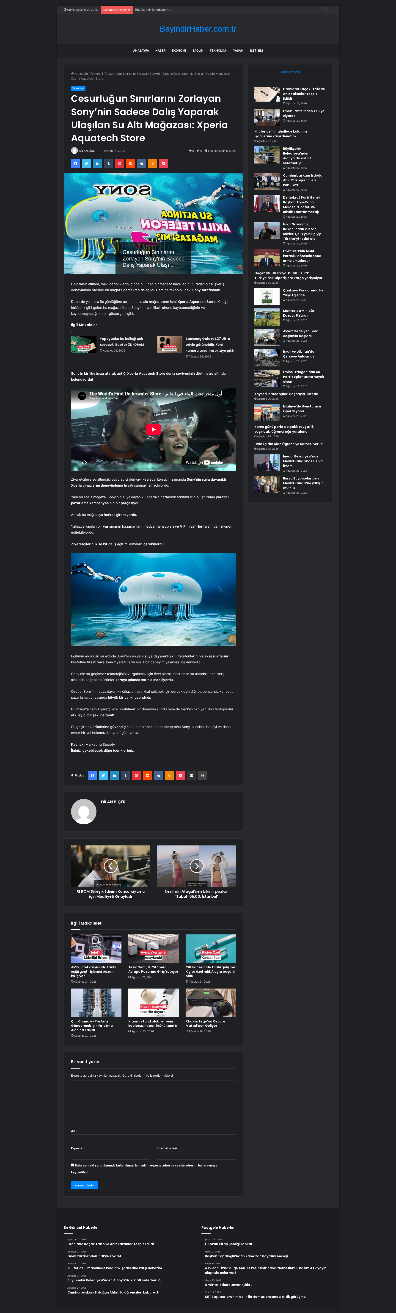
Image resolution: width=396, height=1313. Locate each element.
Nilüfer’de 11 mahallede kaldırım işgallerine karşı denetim (280, 134)
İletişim (256, 50)
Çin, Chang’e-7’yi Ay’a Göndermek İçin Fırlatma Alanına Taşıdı (92, 1025)
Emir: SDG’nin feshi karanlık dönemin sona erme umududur (302, 256)
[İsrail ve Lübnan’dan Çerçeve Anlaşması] (267, 357)
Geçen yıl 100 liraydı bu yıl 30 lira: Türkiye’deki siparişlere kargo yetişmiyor (288, 275)
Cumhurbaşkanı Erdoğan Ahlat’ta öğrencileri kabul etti (303, 180)
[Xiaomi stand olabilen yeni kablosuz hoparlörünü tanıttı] (153, 1003)
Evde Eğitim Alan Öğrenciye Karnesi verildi (289, 444)
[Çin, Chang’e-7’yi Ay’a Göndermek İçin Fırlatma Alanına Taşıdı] (96, 1003)
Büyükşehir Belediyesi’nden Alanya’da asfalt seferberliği (174, 9)
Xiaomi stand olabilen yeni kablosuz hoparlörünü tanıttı (152, 1023)
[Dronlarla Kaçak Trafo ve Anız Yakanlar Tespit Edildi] (267, 94)
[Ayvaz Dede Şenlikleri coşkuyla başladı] (267, 337)
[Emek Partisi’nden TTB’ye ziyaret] (267, 117)
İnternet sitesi (167, 1148)
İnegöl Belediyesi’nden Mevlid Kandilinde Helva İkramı (303, 461)
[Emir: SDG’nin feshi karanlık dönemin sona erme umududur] (267, 257)
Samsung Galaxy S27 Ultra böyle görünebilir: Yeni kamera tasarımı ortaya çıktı (210, 344)
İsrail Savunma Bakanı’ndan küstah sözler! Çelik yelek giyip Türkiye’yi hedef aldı (302, 231)
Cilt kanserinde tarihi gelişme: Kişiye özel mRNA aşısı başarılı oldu (211, 971)
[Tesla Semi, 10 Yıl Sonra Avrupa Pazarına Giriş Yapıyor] (153, 948)
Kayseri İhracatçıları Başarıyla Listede (286, 394)
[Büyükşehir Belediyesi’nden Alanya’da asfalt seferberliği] (267, 154)
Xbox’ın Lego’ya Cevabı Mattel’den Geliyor (205, 1023)
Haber (160, 50)
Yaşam (238, 50)
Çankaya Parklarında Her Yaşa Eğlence (304, 292)
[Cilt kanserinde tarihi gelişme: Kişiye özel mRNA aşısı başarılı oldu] (211, 948)
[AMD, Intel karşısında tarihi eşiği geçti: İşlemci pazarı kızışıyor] (96, 948)
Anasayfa (141, 50)
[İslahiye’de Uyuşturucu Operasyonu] (267, 412)
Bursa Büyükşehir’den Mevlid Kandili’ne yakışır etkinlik (303, 483)
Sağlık (197, 50)
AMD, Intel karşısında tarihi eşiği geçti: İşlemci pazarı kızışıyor (93, 971)
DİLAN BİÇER (87, 150)
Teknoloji (218, 50)
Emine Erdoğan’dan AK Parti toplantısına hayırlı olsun (303, 377)
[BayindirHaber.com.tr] (198, 28)
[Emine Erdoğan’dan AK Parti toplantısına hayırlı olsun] (267, 378)
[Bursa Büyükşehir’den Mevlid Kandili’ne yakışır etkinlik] (267, 484)
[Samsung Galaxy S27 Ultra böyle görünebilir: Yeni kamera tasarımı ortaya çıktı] (169, 344)
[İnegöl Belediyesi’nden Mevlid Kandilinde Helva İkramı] (267, 462)
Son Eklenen (290, 72)
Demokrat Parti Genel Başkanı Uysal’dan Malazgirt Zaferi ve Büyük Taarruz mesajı (301, 204)
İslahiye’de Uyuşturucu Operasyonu (302, 408)
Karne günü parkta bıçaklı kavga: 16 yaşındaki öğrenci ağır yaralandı (284, 429)
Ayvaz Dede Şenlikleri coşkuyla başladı (301, 333)
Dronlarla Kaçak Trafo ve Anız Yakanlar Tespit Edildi (304, 94)
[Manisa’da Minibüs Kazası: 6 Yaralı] (267, 317)
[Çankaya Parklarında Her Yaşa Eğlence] (267, 296)
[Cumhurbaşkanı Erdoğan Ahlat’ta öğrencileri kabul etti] (267, 181)
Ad (74, 1131)
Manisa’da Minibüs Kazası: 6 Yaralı (299, 313)
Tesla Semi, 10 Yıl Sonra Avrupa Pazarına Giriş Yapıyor (153, 969)
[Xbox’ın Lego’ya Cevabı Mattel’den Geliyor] (211, 1003)
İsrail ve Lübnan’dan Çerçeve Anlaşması (299, 354)
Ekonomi (179, 50)
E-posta (78, 1148)
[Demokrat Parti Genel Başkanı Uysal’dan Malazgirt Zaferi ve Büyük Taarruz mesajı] (267, 203)
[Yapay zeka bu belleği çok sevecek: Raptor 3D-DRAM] (83, 344)
